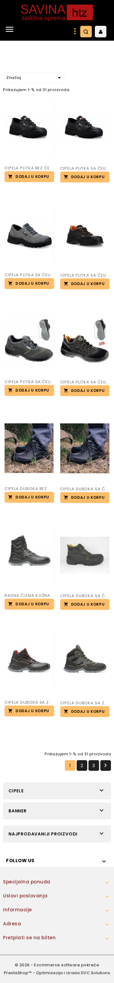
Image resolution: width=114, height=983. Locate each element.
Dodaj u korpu (32, 176)
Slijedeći (105, 765)
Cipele (16, 791)
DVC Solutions (95, 973)
